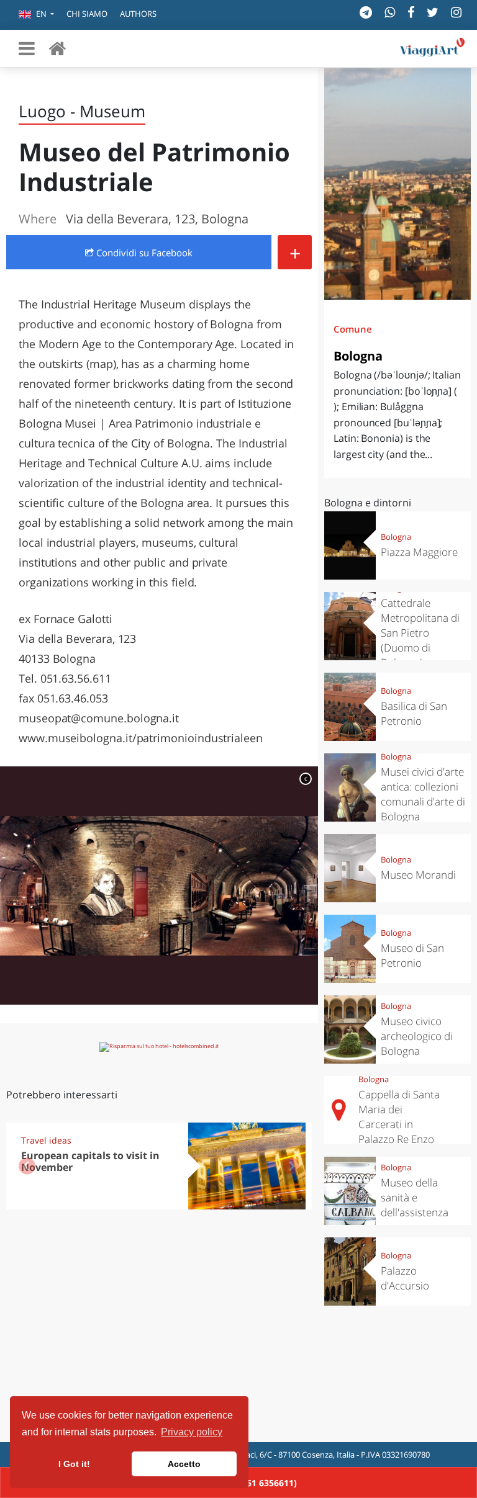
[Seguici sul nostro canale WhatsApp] (389, 12)
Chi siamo (86, 13)
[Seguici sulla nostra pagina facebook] (410, 12)
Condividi (143, 252)
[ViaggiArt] (57, 48)
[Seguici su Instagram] (456, 12)
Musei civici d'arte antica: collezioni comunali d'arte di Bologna (423, 794)
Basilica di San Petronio (414, 713)
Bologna (358, 356)
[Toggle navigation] (26, 48)
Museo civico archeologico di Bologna (417, 1036)
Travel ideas (46, 1140)
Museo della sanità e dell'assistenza (414, 1197)
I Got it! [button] (74, 1464)
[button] (36, 15)
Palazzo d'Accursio (405, 1278)
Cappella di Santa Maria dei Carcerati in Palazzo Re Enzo (399, 1116)
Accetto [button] (184, 1464)
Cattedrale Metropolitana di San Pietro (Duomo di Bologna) (420, 633)
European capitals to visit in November (90, 1161)
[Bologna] (397, 184)
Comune (353, 329)
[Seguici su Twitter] (433, 12)
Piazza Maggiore (419, 552)
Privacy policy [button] (191, 1432)
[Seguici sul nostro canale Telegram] (366, 12)
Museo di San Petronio (412, 955)
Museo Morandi (418, 875)
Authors (138, 13)
